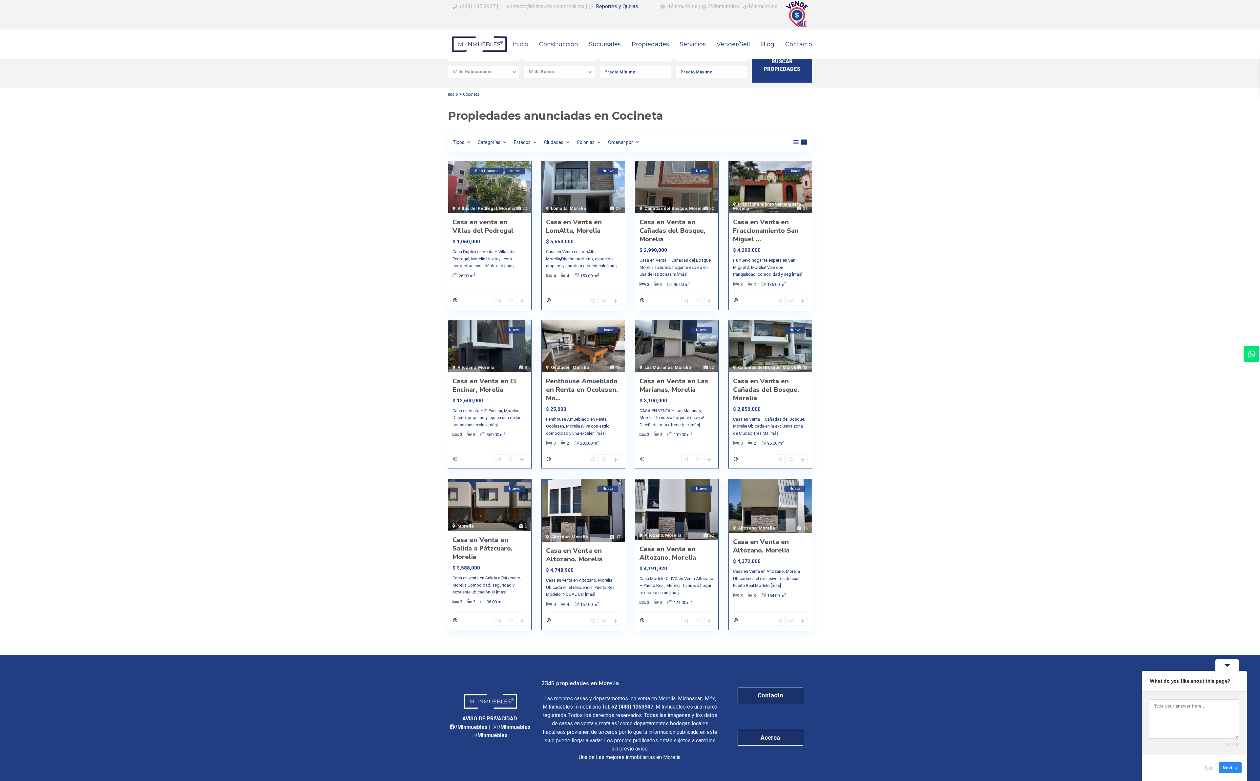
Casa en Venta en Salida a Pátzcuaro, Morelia (482, 548)
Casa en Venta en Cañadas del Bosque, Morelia (672, 231)
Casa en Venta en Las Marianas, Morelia (674, 385)
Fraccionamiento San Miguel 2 (769, 204)
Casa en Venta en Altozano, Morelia (574, 555)
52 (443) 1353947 (632, 707)
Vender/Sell (733, 44)
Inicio (520, 44)
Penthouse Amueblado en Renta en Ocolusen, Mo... (582, 390)
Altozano (466, 367)
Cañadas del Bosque (665, 208)
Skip (1209, 767)
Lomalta (559, 208)
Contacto (798, 44)
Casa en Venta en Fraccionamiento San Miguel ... (766, 231)
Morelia (507, 208)
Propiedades (650, 44)
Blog (767, 44)
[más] (509, 265)
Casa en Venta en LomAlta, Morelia (574, 226)
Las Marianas (658, 367)
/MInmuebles (471, 727)
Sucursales (605, 44)
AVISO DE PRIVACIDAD (489, 718)
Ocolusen (561, 367)
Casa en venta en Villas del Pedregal (483, 226)
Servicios (693, 44)
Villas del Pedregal (477, 208)
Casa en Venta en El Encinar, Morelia (484, 385)
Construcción (558, 44)
